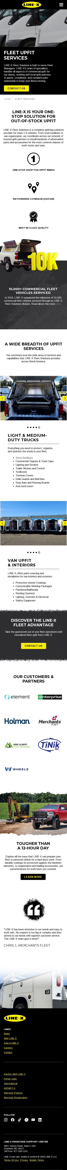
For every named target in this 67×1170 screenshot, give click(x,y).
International (10, 1083)
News (7, 1033)
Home (7, 99)
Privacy (24, 1160)
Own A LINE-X (11, 1043)
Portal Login (10, 1079)
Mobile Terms (37, 1160)
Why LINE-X (10, 1038)
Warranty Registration (15, 1097)
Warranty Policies (13, 1093)
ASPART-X (9, 1088)
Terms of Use (11, 1160)
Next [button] (64, 398)
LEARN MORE (33, 877)
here (58, 304)
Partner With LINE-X (14, 1074)
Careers (8, 1047)
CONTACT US (16, 88)
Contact (8, 1052)
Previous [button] (2, 398)
